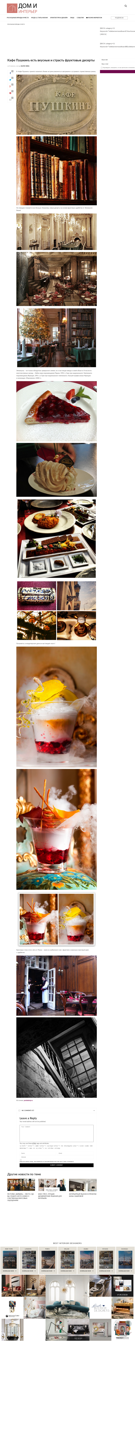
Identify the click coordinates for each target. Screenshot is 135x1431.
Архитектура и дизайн (59, 17)
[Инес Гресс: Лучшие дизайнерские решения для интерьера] (52, 1187)
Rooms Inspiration (95, 17)
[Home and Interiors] (37, 7)
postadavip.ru (28, 1100)
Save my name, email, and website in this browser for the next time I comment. (47, 1161)
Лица (72, 17)
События (80, 17)
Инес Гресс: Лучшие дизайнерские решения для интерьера (50, 1196)
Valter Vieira (25, 66)
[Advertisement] (52, 44)
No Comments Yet (28, 1110)
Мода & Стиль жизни (39, 17)
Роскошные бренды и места (18, 17)
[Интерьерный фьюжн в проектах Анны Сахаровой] (83, 1187)
